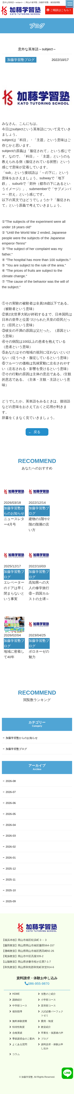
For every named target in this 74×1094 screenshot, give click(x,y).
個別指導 (17, 1011)
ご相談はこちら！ (61, 10)
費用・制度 (47, 1021)
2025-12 (11, 868)
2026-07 (11, 792)
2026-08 (11, 781)
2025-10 (11, 890)
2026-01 (11, 857)
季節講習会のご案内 (23, 1038)
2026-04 (11, 824)
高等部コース (48, 1005)
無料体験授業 (19, 1021)
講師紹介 (17, 999)
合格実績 (17, 1032)
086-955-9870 (38, 983)
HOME (16, 993)
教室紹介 (46, 1027)
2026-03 (11, 835)
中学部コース (19, 1005)
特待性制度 (18, 1027)
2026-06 (11, 802)
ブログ (44, 1038)
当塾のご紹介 (48, 993)
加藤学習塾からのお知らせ (22, 737)
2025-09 (11, 901)
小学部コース (48, 999)
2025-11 (11, 879)
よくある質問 (19, 1044)
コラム (16, 1054)
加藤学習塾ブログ (16, 748)
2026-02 (11, 846)
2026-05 (11, 813)
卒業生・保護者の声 (52, 1032)
